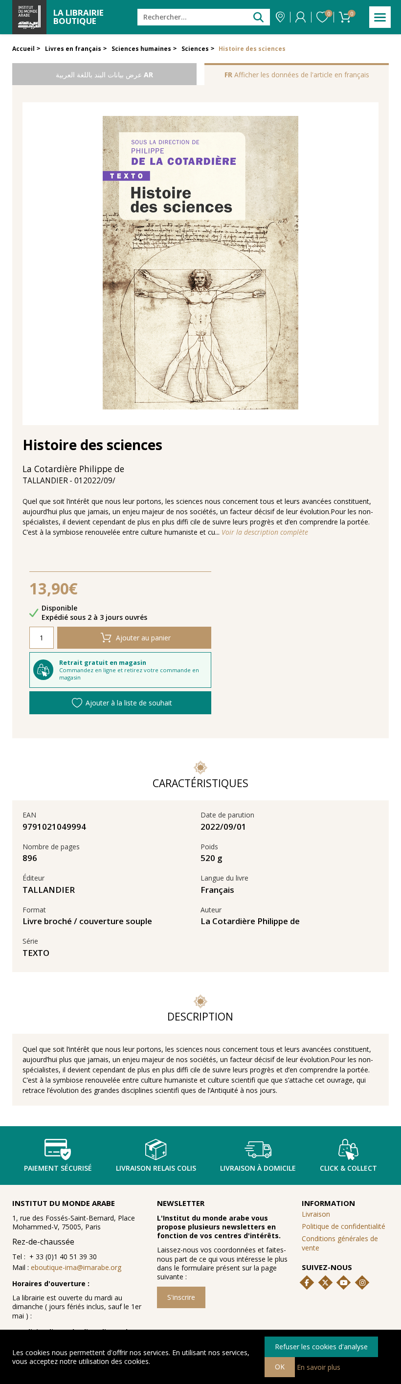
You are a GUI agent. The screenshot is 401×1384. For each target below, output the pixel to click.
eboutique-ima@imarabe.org (76, 1267)
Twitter (325, 1282)
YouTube (344, 1282)
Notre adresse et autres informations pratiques (280, 17)
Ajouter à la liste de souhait (129, 702)
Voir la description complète (265, 532)
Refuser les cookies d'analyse (321, 1346)
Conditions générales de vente (340, 1243)
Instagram (362, 1282)
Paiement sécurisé (58, 1168)
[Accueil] (29, 17)
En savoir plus (318, 1366)
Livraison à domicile (258, 1168)
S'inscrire (181, 1297)
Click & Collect (348, 1168)
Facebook (306, 1282)
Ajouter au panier (143, 637)
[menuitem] (345, 1243)
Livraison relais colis (156, 1168)
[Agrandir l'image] (200, 263)
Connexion (300, 17)
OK (280, 1366)
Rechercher (258, 17)
